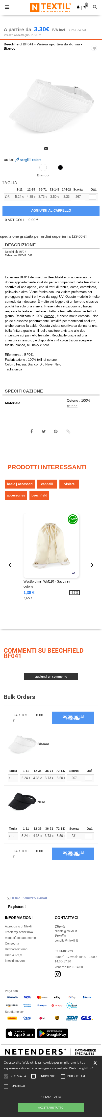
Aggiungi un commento (51, 676)
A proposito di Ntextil (18, 926)
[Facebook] (31, 431)
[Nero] (60, 167)
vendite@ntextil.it (66, 940)
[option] (51, 105)
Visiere (69, 484)
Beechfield (13, 44)
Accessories (16, 495)
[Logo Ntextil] (50, 7)
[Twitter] (44, 431)
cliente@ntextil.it (66, 931)
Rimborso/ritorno (16, 949)
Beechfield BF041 (16, 252)
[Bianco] (43, 167)
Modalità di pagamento (20, 938)
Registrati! (17, 907)
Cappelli (47, 484)
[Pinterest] (56, 431)
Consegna (12, 943)
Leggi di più (85, 1068)
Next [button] (94, 108)
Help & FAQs (13, 955)
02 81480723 (64, 951)
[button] (78, 7)
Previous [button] (10, 108)
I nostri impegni (15, 960)
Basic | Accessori (20, 484)
